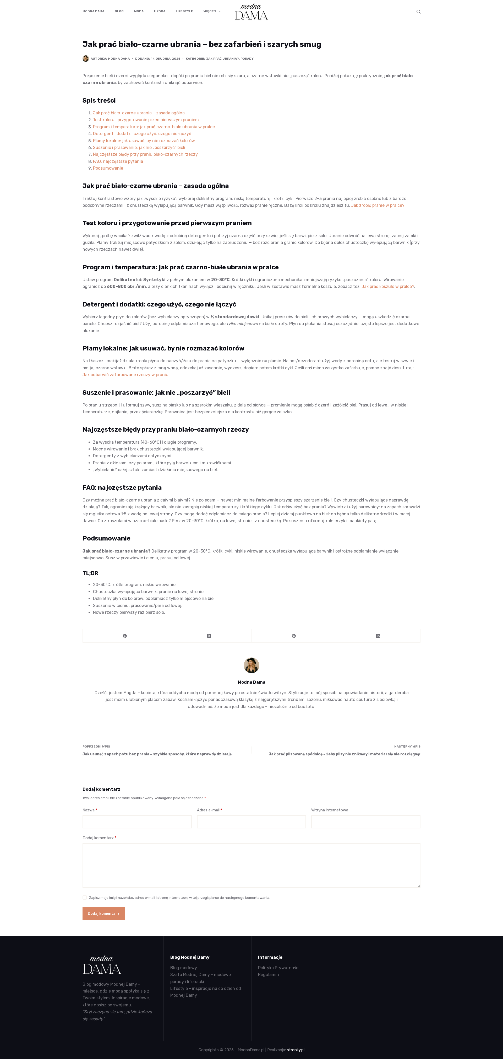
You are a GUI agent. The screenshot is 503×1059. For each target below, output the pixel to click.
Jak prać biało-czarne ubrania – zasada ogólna (139, 112)
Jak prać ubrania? (222, 58)
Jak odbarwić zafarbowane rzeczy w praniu (125, 374)
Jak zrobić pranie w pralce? (377, 205)
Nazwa (90, 810)
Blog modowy (183, 967)
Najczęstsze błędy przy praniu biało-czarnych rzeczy (145, 154)
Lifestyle (184, 11)
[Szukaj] (418, 12)
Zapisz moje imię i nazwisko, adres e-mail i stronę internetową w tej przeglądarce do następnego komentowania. (179, 898)
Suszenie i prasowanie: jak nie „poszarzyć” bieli (139, 147)
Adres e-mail (209, 810)
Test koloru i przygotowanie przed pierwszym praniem (146, 119)
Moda (139, 11)
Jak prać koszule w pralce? (388, 286)
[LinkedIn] (378, 636)
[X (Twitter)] (209, 636)
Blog (119, 11)
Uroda (159, 11)
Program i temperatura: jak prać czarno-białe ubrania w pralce (154, 126)
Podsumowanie (108, 168)
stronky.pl (295, 1049)
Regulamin (268, 974)
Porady (247, 58)
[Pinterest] (294, 636)
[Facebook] (125, 636)
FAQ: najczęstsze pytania (118, 161)
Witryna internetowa (329, 810)
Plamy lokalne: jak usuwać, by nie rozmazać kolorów (144, 140)
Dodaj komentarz (99, 837)
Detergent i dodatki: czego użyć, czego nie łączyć (142, 133)
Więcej (210, 11)
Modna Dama (93, 11)
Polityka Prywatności (278, 967)
